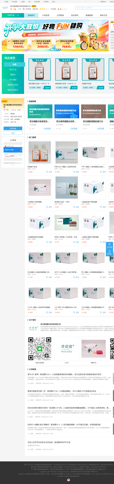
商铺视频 (89, 15)
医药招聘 (37, 2)
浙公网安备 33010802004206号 (78, 464)
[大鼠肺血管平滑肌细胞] (93, 187)
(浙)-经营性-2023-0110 (60, 464)
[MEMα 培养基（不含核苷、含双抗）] (67, 223)
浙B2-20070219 (29, 464)
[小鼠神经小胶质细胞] (40, 187)
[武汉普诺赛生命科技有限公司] (5, 7)
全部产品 (10, 15)
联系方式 (103, 15)
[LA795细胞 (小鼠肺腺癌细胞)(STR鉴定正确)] (93, 293)
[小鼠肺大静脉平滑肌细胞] (93, 223)
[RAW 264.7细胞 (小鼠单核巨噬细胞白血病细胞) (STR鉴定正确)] (67, 152)
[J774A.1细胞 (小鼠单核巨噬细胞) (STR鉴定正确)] (40, 293)
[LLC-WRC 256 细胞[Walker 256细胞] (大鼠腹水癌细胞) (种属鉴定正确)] (67, 293)
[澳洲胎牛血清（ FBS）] (67, 187)
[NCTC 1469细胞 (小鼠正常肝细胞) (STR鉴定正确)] (67, 258)
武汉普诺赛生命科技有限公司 (20, 6)
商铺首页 (31, 15)
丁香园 (23, 2)
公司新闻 (60, 15)
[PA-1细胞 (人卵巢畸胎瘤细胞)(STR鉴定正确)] (93, 258)
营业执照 (33, 467)
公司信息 (45, 15)
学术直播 (14, 2)
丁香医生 (46, 2)
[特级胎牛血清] (40, 152)
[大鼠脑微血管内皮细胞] (40, 223)
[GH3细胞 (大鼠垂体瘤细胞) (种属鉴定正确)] (40, 258)
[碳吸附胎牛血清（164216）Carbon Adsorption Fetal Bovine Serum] (66, 69)
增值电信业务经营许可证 (44, 467)
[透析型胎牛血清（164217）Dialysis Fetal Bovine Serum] (39, 69)
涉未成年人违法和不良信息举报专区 (68, 476)
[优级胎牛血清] (93, 69)
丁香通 (6, 2)
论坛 (29, 2)
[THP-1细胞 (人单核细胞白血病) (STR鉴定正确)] (93, 152)
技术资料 (74, 15)
